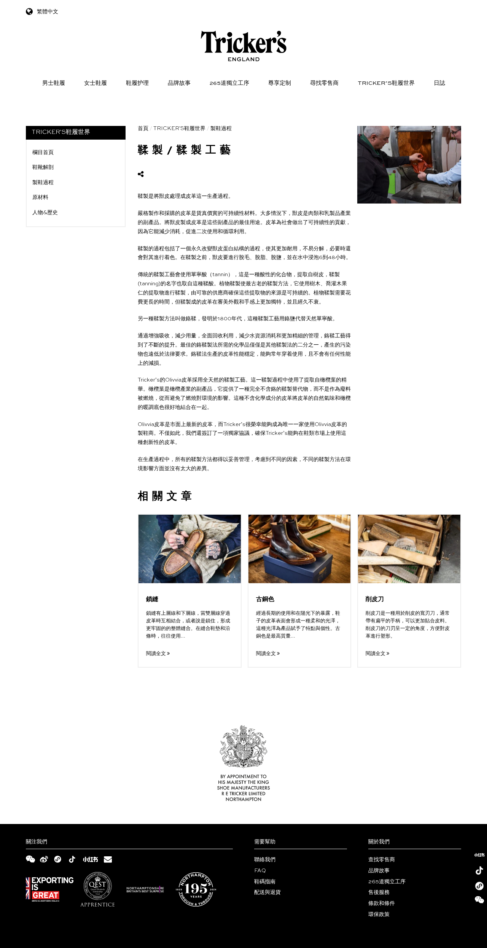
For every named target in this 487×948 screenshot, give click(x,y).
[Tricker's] (243, 46)
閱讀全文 (156, 653)
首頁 (143, 128)
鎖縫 (152, 599)
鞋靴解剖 (43, 167)
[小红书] (479, 854)
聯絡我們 (264, 859)
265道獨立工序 (229, 83)
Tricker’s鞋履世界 (386, 83)
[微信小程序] (479, 886)
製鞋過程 (43, 182)
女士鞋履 (95, 83)
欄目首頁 (43, 152)
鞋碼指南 (264, 881)
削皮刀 (375, 599)
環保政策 (379, 914)
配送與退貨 (267, 892)
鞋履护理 (137, 83)
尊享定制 (279, 83)
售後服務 (379, 892)
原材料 (40, 197)
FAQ (260, 870)
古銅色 (265, 599)
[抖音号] (479, 870)
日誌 (439, 83)
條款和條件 (381, 903)
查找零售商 (381, 859)
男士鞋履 (53, 83)
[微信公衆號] (479, 901)
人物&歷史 (45, 212)
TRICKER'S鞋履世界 (179, 128)
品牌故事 (179, 83)
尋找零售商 (324, 83)
